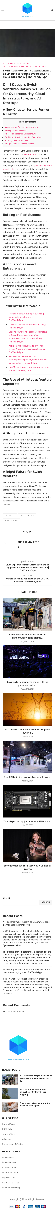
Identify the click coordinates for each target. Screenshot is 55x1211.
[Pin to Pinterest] (30, 531)
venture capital (31, 154)
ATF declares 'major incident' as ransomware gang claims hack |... (36, 1078)
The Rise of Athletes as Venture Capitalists (23, 137)
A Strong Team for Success (16, 140)
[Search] (52, 10)
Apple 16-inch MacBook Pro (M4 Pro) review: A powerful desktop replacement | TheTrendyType (28, 349)
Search (6, 898)
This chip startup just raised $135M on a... (27, 821)
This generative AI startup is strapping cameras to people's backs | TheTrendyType (26, 317)
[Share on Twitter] (27, 531)
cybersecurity (39, 165)
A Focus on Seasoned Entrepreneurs (20, 134)
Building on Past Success (15, 131)
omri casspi (10, 515)
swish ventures (27, 515)
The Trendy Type (28, 542)
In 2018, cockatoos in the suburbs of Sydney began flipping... (33, 1092)
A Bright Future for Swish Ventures (19, 144)
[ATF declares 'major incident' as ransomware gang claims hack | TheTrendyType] (27, 614)
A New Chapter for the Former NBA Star (21, 127)
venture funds (11, 520)
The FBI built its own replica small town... (27, 777)
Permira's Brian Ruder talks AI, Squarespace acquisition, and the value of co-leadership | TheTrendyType (28, 359)
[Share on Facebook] (23, 531)
